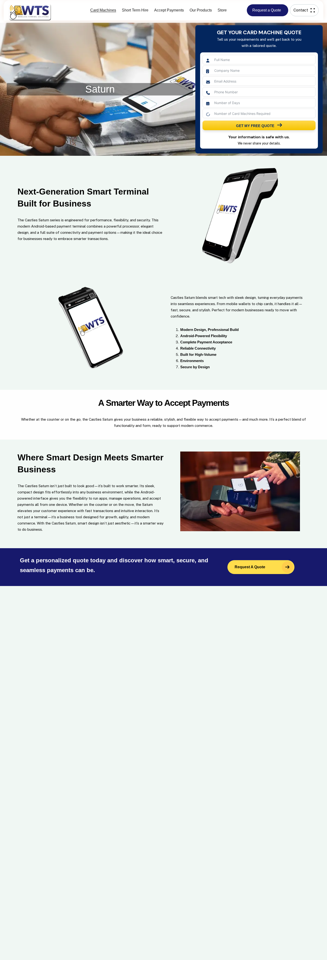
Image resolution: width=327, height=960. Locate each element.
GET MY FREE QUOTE (255, 126)
